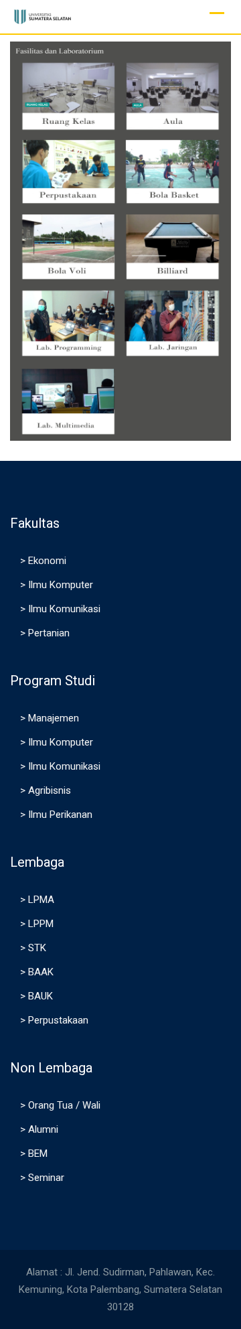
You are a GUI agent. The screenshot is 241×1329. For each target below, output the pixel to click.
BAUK (40, 996)
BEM (38, 1153)
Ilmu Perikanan (60, 815)
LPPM (41, 924)
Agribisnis (49, 790)
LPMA (41, 900)
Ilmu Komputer (60, 585)
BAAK (41, 972)
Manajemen (53, 718)
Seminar (46, 1178)
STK (37, 948)
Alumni (43, 1129)
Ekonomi (47, 561)
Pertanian (49, 633)
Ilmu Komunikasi (64, 609)
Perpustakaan (58, 1020)
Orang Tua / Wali (64, 1105)
